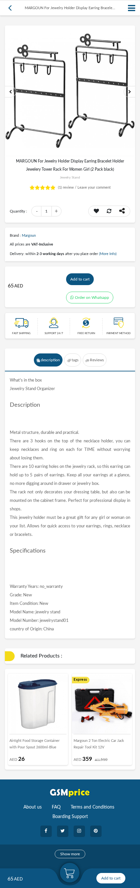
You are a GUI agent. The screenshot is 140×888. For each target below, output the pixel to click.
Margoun (29, 235)
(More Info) (108, 254)
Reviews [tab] (97, 360)
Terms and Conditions (92, 807)
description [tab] (50, 360)
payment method (118, 333)
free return (86, 333)
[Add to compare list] (109, 211)
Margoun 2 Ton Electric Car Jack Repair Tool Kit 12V (99, 744)
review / (67, 187)
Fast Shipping (21, 333)
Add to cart (80, 279)
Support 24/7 (54, 333)
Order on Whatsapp (92, 297)
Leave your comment (94, 187)
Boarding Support (70, 816)
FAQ (56, 807)
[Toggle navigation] (132, 8)
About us (32, 807)
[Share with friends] (122, 211)
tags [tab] (75, 360)
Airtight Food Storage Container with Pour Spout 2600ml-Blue (34, 744)
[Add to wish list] (96, 211)
